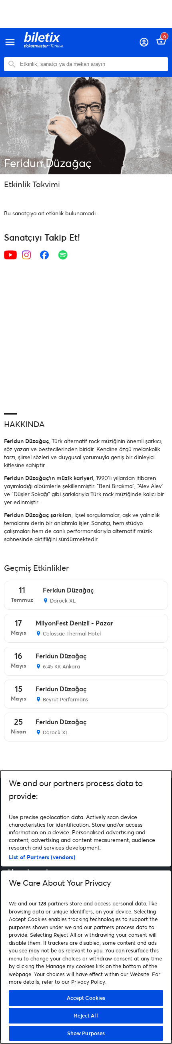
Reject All (86, 1015)
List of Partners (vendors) (42, 857)
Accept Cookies (86, 997)
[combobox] (92, 64)
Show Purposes (86, 1033)
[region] (86, 907)
